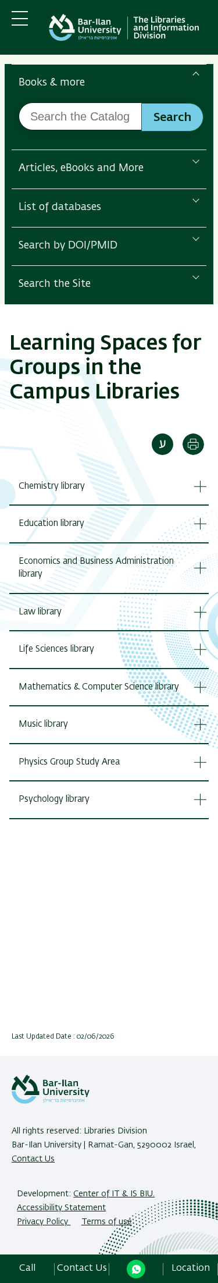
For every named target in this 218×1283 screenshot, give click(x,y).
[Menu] (20, 23)
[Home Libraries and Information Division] (126, 30)
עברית (162, 444)
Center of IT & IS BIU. (114, 1194)
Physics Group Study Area (69, 762)
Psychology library (54, 799)
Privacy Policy (43, 1222)
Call (27, 1268)
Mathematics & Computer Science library (99, 687)
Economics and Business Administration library (96, 568)
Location (190, 1268)
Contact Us (33, 1159)
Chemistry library (52, 486)
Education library (51, 523)
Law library (40, 611)
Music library (43, 724)
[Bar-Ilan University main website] (51, 1101)
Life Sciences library (56, 649)
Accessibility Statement (61, 1208)
